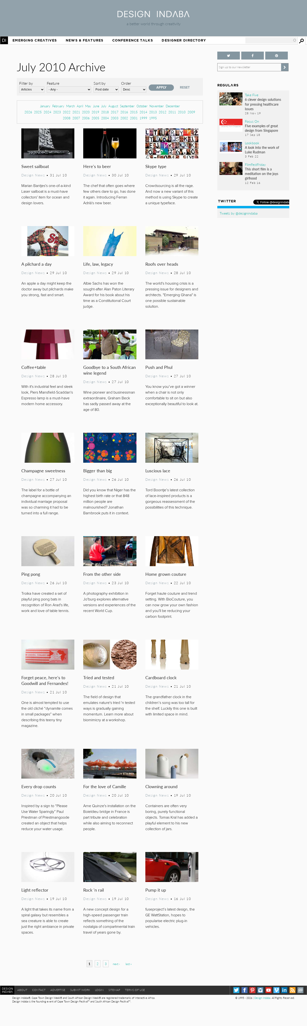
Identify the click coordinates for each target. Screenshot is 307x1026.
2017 (114, 112)
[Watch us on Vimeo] (276, 990)
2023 (57, 112)
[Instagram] (260, 990)
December (173, 106)
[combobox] (271, 40)
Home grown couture (165, 574)
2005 (95, 118)
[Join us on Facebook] (252, 56)
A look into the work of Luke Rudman (262, 149)
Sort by (100, 83)
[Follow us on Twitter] (228, 56)
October (142, 106)
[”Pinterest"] (276, 56)
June (96, 106)
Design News (33, 175)
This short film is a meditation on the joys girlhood (261, 173)
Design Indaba (262, 998)
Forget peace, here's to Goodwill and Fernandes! (44, 680)
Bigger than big (97, 471)
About (22, 990)
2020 (86, 112)
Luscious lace (157, 471)
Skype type (155, 166)
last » (128, 964)
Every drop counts (38, 786)
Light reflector (34, 890)
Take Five (251, 94)
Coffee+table (33, 367)
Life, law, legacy (98, 264)
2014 (143, 112)
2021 (76, 112)
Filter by (26, 83)
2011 (172, 112)
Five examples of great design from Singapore (261, 128)
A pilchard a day (36, 264)
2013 (153, 112)
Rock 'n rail (93, 890)
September (127, 106)
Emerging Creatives (34, 40)
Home (4, 40)
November (156, 106)
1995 (153, 118)
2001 (134, 118)
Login (99, 990)
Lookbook (252, 142)
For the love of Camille (104, 786)
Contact (39, 990)
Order (126, 83)
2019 (95, 112)
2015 (134, 112)
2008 (67, 118)
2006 (86, 118)
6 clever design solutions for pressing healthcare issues (263, 104)
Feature (53, 83)
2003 (114, 118)
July (103, 106)
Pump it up (155, 890)
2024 (47, 112)
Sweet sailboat (35, 166)
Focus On (252, 121)
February (58, 106)
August (113, 106)
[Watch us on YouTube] (269, 990)
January (45, 106)
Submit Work (80, 990)
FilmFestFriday (255, 164)
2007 (76, 118)
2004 (105, 118)
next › (116, 964)
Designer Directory (184, 40)
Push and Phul (158, 367)
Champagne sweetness (43, 471)
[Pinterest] (252, 990)
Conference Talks (132, 40)
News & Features (84, 40)
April (80, 106)
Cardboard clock (161, 677)
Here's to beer (97, 166)
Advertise (57, 990)
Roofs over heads (161, 264)
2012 (162, 112)
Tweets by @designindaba (239, 213)
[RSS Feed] (292, 990)
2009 (191, 112)
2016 (124, 112)
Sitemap (114, 990)
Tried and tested (98, 677)
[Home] (153, 15)
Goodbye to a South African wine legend (109, 370)
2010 (182, 112)
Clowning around (161, 786)
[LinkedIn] (284, 990)
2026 (28, 112)
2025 (38, 112)
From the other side (102, 574)
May (88, 106)
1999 (143, 118)
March (70, 106)
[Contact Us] (300, 990)
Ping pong (30, 574)
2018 (105, 112)
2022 (67, 112)
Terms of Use (135, 990)
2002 (124, 118)
